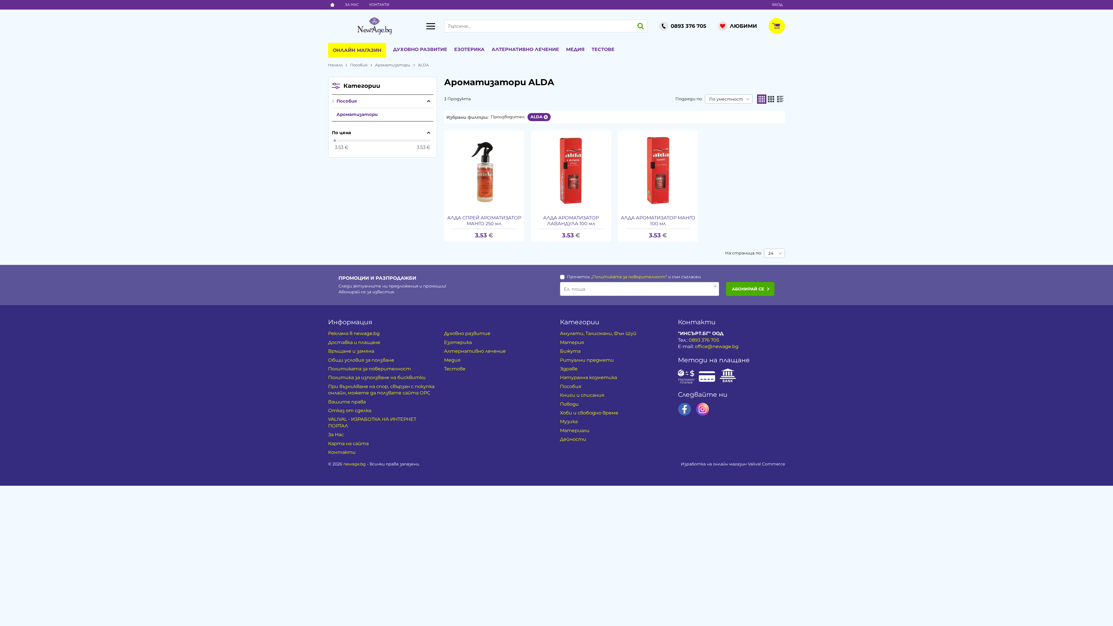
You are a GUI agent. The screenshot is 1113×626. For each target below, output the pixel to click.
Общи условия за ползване (361, 360)
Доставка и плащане (354, 342)
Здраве (569, 369)
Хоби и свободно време (589, 413)
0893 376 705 (704, 340)
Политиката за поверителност (628, 276)
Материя (572, 342)
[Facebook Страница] (684, 409)
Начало (335, 65)
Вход (777, 4)
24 (770, 253)
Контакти (379, 4)
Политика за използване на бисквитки (377, 377)
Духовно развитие (420, 49)
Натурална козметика (588, 377)
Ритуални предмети (587, 360)
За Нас (352, 4)
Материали (575, 430)
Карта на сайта (348, 443)
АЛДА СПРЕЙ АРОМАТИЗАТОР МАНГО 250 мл (484, 220)
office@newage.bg (717, 346)
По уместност (726, 99)
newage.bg (354, 464)
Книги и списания (582, 395)
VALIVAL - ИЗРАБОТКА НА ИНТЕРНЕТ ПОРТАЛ (372, 422)
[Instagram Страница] (702, 409)
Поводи (569, 404)
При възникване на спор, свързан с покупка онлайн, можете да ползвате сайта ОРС (381, 390)
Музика (569, 421)
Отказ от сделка (349, 410)
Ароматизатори (392, 65)
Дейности (573, 439)
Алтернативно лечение (525, 49)
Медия (575, 49)
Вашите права (347, 402)
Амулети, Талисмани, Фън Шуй (598, 333)
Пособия (359, 65)
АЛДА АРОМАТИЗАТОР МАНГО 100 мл (658, 220)
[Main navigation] (430, 26)
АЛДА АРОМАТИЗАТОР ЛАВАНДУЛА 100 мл (571, 220)
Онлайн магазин (357, 50)
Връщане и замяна (351, 351)
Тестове (603, 49)
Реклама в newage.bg (354, 333)
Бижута (570, 351)
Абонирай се (748, 289)
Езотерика (469, 49)
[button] (761, 99)
